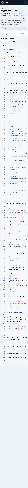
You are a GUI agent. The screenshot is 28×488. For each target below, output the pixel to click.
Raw (14, 41)
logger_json (6, 11)
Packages (4, 8)
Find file (6, 41)
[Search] (21, 2)
